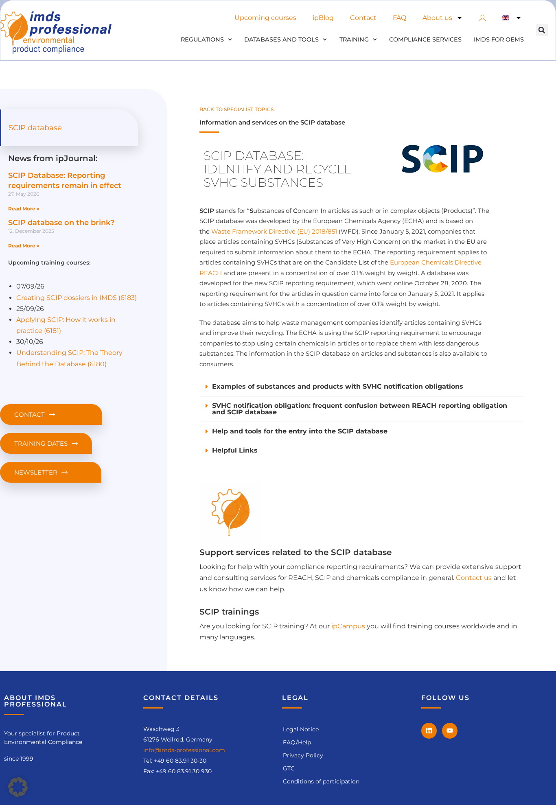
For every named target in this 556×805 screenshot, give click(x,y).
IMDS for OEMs (499, 39)
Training (354, 39)
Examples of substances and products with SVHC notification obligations (337, 386)
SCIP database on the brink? (61, 222)
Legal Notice (301, 729)
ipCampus (348, 626)
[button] (542, 30)
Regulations (202, 39)
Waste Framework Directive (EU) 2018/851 (274, 231)
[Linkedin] (429, 730)
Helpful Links (235, 450)
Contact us (474, 578)
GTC (289, 768)
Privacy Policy (303, 755)
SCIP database (35, 128)
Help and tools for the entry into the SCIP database (299, 431)
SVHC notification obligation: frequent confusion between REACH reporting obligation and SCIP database (359, 409)
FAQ (399, 18)
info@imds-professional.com (184, 750)
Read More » (23, 209)
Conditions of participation (321, 781)
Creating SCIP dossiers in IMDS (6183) (76, 298)
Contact (363, 18)
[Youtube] (449, 730)
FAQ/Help (297, 742)
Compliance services (425, 39)
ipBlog (323, 18)
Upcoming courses (265, 18)
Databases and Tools (281, 39)
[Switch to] (512, 18)
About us (437, 18)
